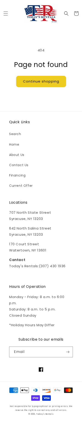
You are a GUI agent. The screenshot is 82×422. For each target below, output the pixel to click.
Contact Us (18, 165)
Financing (17, 175)
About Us (16, 154)
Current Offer (21, 185)
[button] (6, 13)
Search (15, 134)
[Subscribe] (68, 352)
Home (14, 144)
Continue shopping (41, 81)
